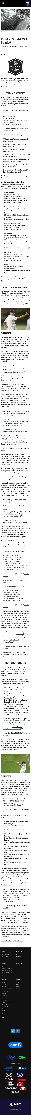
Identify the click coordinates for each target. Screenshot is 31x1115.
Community (19, 963)
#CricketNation (18, 423)
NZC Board (4, 986)
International (19, 951)
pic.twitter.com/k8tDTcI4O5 (12, 124)
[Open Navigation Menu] (2, 3)
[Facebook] (18, 1031)
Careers (3, 1008)
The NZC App (5, 1004)
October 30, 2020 (21, 522)
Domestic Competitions (7, 970)
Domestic (4, 963)
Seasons (18, 982)
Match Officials (5, 997)
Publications (4, 995)
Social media (4, 984)
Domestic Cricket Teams (7, 974)
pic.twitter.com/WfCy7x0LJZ (12, 425)
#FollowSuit (7, 122)
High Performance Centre (7, 988)
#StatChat (6, 719)
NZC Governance (5, 1006)
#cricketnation (8, 803)
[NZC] (27, 3)
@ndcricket (20, 634)
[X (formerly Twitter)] (13, 1031)
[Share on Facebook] (1, 54)
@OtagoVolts (7, 895)
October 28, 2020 (8, 131)
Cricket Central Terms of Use (8, 1002)
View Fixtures (5, 956)
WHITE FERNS (19, 958)
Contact (3, 982)
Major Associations (6, 976)
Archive (18, 979)
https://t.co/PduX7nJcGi (11, 640)
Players (17, 984)
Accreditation (5, 999)
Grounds (18, 986)
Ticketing (18, 960)
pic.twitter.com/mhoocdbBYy (12, 729)
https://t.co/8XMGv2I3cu (11, 421)
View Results (4, 958)
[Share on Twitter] (4, 54)
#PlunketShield (21, 120)
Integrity (4, 1010)
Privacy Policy (5, 1000)
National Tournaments (7, 972)
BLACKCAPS (19, 956)
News (17, 954)
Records (18, 988)
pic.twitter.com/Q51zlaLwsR (12, 516)
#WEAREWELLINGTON (16, 801)
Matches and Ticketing (7, 968)
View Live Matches (6, 954)
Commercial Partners (6, 990)
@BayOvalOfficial (20, 895)
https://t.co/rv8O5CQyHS (11, 900)
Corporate (4, 979)
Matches (3, 951)
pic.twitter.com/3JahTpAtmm (12, 805)
